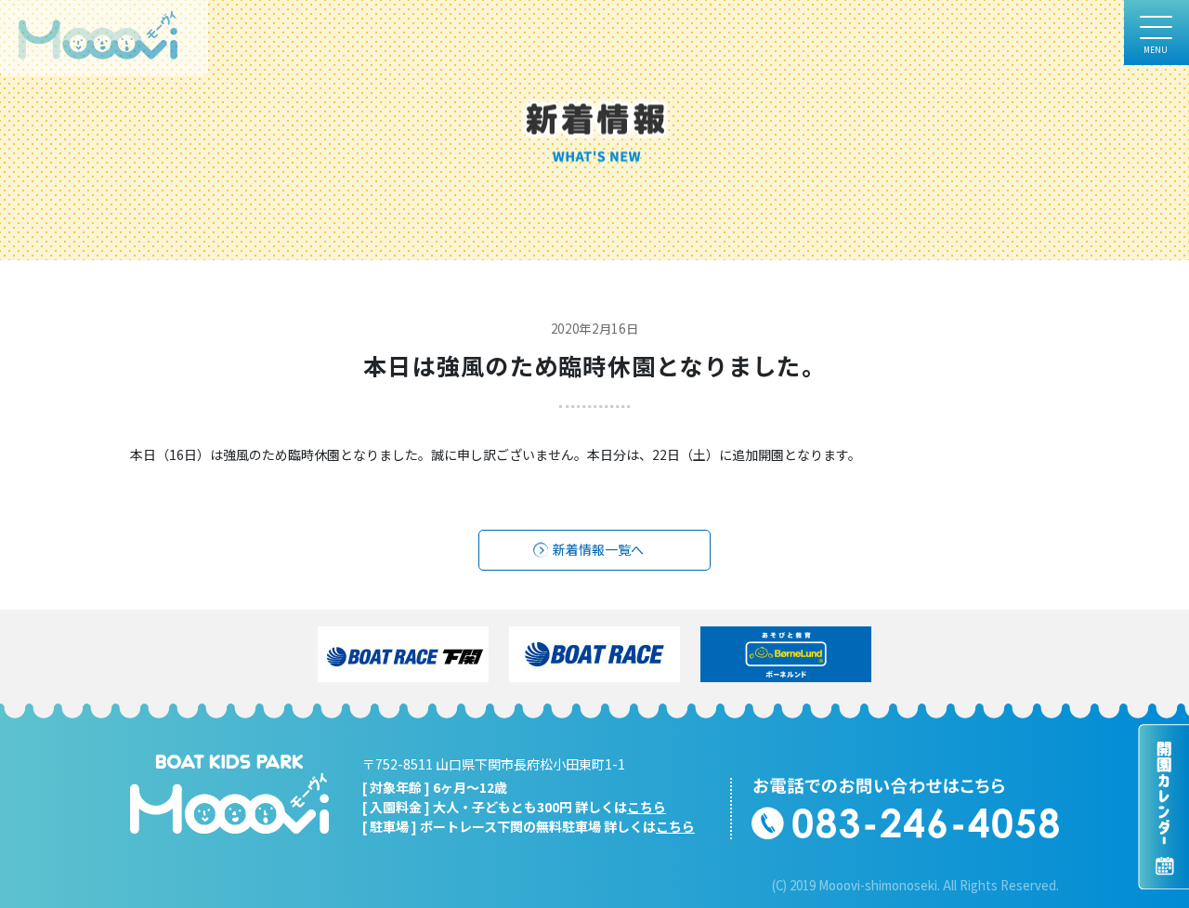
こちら (646, 806)
